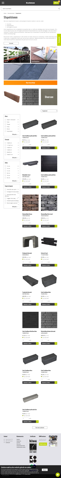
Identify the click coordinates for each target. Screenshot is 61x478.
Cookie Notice (18, 474)
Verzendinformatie (21, 445)
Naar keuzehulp (30, 83)
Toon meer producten (39, 427)
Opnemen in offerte (27, 148)
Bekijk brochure (43, 444)
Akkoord (44, 470)
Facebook (8, 442)
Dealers (18, 439)
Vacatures (19, 441)
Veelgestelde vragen (21, 447)
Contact (18, 442)
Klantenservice (20, 436)
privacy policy (27, 474)
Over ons (19, 444)
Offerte (56, 2)
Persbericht (59, 40)
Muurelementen (11, 13)
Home (5, 13)
